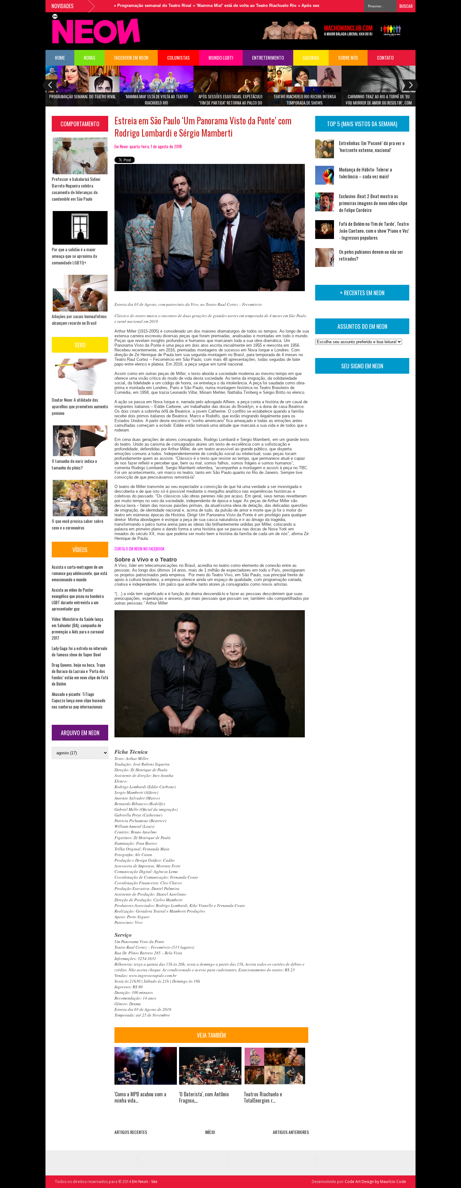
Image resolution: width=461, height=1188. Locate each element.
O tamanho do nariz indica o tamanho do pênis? (74, 464)
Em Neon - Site (144, 1181)
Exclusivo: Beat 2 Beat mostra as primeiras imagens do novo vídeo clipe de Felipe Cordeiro (373, 203)
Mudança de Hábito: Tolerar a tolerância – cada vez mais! (365, 173)
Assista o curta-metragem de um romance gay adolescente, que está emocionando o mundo (79, 573)
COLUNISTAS (178, 57)
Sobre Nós (348, 57)
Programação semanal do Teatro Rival (82, 96)
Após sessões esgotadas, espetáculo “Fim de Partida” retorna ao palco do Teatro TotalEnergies (230, 101)
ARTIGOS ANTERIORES (291, 1132)
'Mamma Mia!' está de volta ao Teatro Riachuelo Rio (156, 99)
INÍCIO (210, 1132)
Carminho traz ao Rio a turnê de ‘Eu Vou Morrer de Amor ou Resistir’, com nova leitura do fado (379, 101)
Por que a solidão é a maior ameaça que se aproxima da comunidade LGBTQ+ (74, 256)
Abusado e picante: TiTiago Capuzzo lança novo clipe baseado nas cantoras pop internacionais (78, 700)
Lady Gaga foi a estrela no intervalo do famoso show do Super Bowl (79, 651)
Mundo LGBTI (221, 57)
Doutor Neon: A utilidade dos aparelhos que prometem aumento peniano (80, 406)
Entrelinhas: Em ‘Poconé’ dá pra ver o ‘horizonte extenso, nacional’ (372, 146)
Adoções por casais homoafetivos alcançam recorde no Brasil (79, 319)
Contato (385, 57)
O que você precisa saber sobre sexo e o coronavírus (77, 524)
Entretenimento (268, 57)
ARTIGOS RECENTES (130, 1132)
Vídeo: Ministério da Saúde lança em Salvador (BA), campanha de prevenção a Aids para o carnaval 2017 (78, 628)
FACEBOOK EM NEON (131, 57)
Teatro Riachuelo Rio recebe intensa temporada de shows (304, 99)
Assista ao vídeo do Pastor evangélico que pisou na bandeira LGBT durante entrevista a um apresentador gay (78, 599)
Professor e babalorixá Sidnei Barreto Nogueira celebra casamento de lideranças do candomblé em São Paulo (76, 189)
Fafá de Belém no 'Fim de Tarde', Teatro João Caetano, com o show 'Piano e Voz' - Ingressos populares (374, 230)
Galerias (311, 57)
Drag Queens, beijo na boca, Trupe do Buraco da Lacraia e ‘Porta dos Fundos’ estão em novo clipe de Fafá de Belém (80, 674)
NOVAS (89, 57)
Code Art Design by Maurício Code (375, 1181)
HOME (60, 57)
